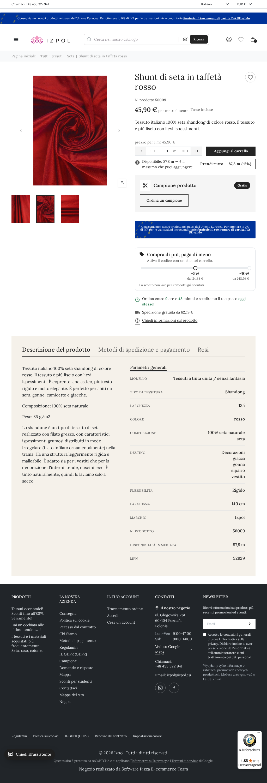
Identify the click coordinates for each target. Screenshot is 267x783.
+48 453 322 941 (168, 666)
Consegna (67, 613)
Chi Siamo (68, 633)
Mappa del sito (71, 694)
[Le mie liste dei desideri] (241, 39)
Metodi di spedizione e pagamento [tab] (144, 349)
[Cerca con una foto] (185, 39)
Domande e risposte (76, 667)
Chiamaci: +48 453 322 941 (30, 4)
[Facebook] (174, 688)
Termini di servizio (185, 761)
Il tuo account (123, 596)
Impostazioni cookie (147, 736)
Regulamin (68, 647)
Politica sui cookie (74, 620)
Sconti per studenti (75, 681)
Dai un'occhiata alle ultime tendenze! (27, 627)
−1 (140, 151)
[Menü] (259, 734)
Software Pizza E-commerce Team (155, 769)
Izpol (240, 517)
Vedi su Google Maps (167, 649)
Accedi (112, 615)
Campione (68, 661)
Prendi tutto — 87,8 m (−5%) (225, 163)
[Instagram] (160, 688)
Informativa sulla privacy (149, 761)
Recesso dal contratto (77, 627)
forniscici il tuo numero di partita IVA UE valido (216, 18)
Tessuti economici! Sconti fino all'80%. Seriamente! (27, 613)
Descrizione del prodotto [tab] (56, 349)
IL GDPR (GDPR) (73, 654)
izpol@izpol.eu (179, 675)
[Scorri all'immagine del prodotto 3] (70, 209)
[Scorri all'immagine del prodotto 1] (20, 209)
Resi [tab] (203, 349)
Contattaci (68, 688)
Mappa (65, 674)
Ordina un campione (164, 200)
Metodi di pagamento (77, 640)
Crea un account (121, 622)
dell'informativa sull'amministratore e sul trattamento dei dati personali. (230, 652)
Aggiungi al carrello (231, 151)
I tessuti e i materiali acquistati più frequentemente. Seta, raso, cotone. (28, 643)
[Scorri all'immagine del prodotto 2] (45, 209)
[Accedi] (229, 39)
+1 (196, 151)
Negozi (65, 701)
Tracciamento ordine (125, 608)
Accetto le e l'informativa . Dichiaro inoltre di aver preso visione (230, 646)
